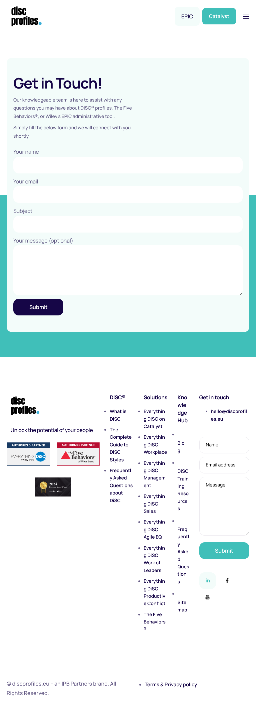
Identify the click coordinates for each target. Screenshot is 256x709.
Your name (26, 151)
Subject (22, 211)
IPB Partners (77, 683)
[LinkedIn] (207, 580)
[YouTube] (207, 597)
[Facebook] (227, 580)
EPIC (187, 16)
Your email (25, 181)
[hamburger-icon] (246, 16)
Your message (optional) (43, 240)
